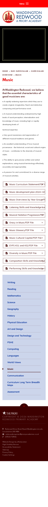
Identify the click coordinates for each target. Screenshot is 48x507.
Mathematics (14, 295)
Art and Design (15, 329)
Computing (13, 349)
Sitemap (5, 450)
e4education (22, 442)
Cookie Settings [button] (8, 455)
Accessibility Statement (11, 447)
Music (19, 75)
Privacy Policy (7, 452)
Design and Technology (19, 335)
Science (11, 302)
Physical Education (17, 322)
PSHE (10, 342)
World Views (14, 362)
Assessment (13, 391)
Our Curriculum (19, 71)
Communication (15, 375)
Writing (11, 282)
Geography (13, 309)
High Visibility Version (10, 444)
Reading (11, 289)
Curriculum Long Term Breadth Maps (23, 384)
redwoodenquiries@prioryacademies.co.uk (22, 434)
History (11, 315)
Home (5, 71)
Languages (13, 355)
